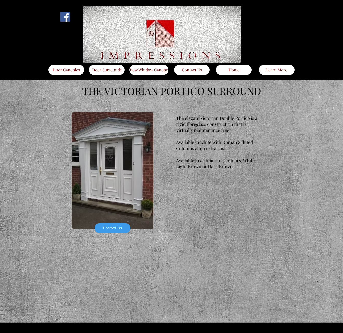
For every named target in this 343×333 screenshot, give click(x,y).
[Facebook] (65, 17)
